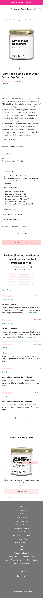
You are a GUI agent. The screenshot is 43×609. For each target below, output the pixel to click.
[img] (7, 296)
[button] (21, 43)
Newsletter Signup (21, 528)
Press (22, 546)
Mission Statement (21, 553)
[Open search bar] (34, 9)
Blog (21, 549)
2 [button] (18, 417)
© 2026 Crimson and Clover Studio (21, 591)
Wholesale (21, 532)
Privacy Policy (21, 539)
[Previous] (4, 470)
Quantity (5, 88)
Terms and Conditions (21, 535)
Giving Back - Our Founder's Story (21, 556)
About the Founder (21, 563)
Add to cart (21, 233)
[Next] (39, 470)
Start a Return (21, 518)
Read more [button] (32, 312)
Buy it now (21, 242)
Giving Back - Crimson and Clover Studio (21, 560)
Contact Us (21, 510)
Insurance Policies (21, 525)
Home (3, 20)
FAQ (21, 514)
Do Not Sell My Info (21, 542)
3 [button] (22, 417)
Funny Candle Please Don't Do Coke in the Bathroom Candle (21, 481)
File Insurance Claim (21, 521)
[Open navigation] (3, 9)
